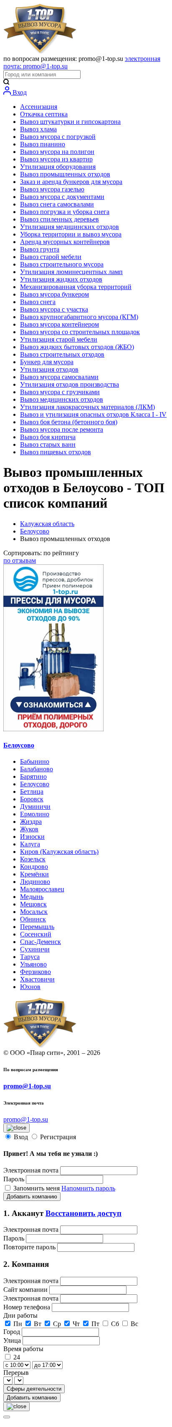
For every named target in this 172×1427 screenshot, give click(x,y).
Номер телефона (27, 1307)
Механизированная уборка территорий (76, 286)
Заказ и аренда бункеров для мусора (71, 181)
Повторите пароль (30, 1247)
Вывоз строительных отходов (62, 354)
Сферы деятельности (34, 1389)
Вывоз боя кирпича (48, 436)
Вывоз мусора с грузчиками (60, 391)
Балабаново (36, 769)
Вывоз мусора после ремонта (61, 429)
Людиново (35, 881)
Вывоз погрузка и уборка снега (64, 211)
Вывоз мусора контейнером (59, 324)
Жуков (29, 829)
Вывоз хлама (38, 129)
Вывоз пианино (42, 144)
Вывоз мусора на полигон (57, 151)
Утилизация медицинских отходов (69, 226)
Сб (115, 1323)
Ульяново (33, 964)
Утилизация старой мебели (58, 339)
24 (16, 1357)
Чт (76, 1323)
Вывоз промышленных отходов (65, 174)
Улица (13, 1340)
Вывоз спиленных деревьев (59, 219)
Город (12, 1331)
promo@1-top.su (27, 1086)
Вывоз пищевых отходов (55, 452)
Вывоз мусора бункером (54, 294)
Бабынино (34, 761)
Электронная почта (30, 1170)
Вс (134, 1323)
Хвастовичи (37, 979)
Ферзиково (35, 971)
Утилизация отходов (49, 369)
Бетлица (31, 791)
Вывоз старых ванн (48, 444)
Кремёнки (34, 874)
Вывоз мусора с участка (54, 309)
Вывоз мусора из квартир (56, 159)
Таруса (30, 956)
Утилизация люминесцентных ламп (71, 271)
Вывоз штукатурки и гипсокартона (70, 121)
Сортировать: (41, 552)
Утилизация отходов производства (69, 384)
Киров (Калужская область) (59, 851)
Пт (95, 1323)
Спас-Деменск (40, 941)
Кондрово (34, 866)
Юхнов (30, 986)
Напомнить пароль (88, 1188)
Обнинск (33, 919)
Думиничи (35, 806)
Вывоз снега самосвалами (57, 204)
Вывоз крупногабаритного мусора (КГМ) (79, 316)
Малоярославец (42, 889)
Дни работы (20, 1315)
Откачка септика (44, 114)
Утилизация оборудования (58, 166)
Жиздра (31, 821)
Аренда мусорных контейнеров (65, 241)
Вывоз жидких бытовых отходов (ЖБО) (77, 346)
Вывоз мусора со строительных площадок (80, 331)
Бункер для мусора (46, 361)
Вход (19, 92)
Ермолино (34, 814)
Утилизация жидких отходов (61, 279)
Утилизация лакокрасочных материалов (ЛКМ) (87, 406)
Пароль (13, 1179)
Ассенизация (38, 106)
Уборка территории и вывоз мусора (70, 234)
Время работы (23, 1348)
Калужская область (47, 523)
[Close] (6, 1417)
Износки (32, 836)
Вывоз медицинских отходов (61, 399)
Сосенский (35, 934)
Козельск (33, 859)
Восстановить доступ (83, 1213)
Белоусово (34, 531)
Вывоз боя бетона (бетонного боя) (68, 421)
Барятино (33, 776)
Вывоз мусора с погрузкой (58, 136)
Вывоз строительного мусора (62, 264)
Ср (57, 1323)
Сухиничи (35, 949)
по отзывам (19, 560)
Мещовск (33, 904)
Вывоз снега (38, 301)
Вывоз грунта (39, 249)
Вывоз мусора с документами (62, 196)
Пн (17, 1323)
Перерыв (16, 1372)
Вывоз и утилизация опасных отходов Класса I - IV (93, 414)
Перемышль (37, 926)
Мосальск (34, 911)
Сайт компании (26, 1289)
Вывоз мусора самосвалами (59, 376)
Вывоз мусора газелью (52, 189)
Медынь (31, 896)
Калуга (30, 844)
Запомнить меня (37, 1188)
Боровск (31, 799)
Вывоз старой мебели (50, 256)
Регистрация (58, 1136)
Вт (37, 1323)
